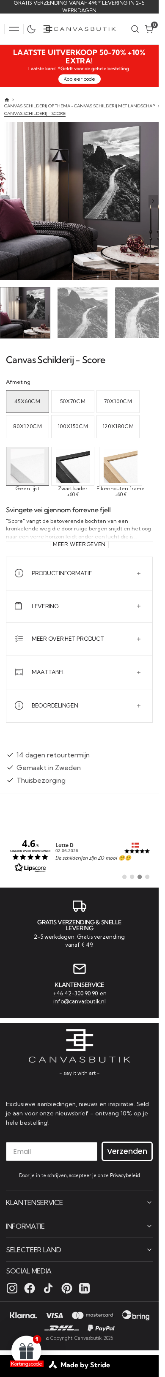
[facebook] (29, 1288)
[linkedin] (84, 1288)
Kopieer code (79, 79)
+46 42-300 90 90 (76, 992)
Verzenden (127, 1150)
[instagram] (12, 1288)
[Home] (7, 100)
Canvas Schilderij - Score (35, 113)
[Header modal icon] (14, 29)
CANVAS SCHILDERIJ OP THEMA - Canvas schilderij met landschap (79, 106)
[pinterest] (67, 1288)
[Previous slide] (5, 201)
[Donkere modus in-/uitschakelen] (33, 29)
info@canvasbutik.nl (79, 1000)
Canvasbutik (88, 1338)
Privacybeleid (125, 1175)
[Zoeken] (135, 29)
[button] (14, 29)
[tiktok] (48, 1288)
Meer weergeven (79, 542)
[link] (79, 853)
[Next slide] (153, 201)
